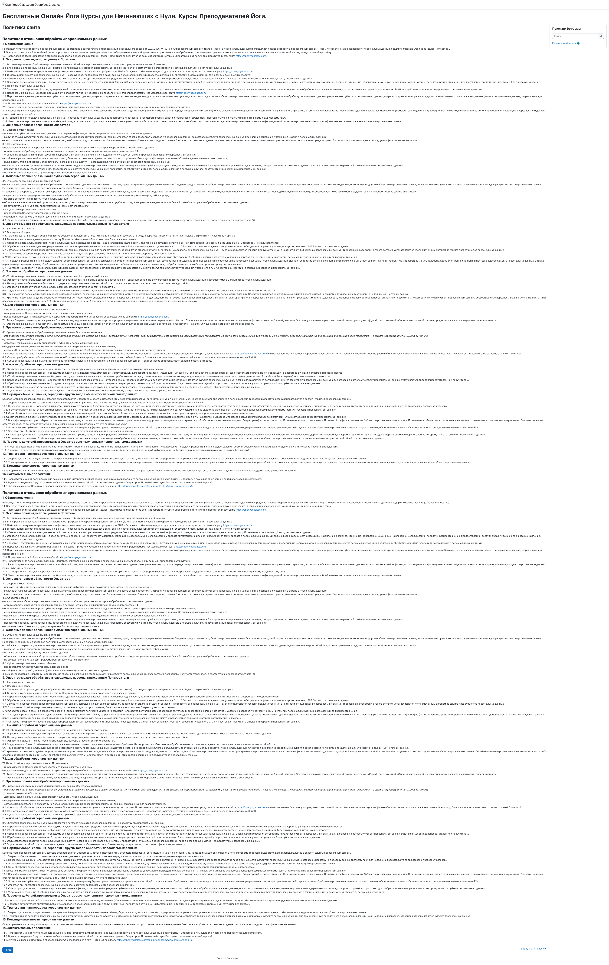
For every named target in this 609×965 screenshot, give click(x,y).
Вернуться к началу (532, 948)
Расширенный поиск (564, 43)
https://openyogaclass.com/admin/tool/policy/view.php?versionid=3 (155, 486)
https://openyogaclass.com (251, 55)
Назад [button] (7, 949)
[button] (579, 43)
